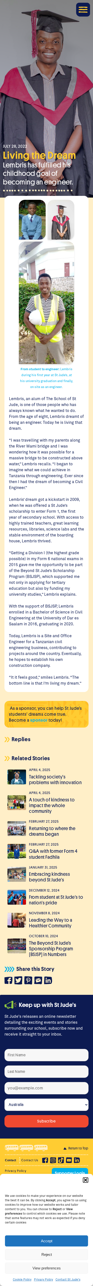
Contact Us (29, 1160)
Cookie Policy (22, 1279)
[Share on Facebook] (9, 981)
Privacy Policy (43, 1279)
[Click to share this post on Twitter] (19, 981)
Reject (46, 1254)
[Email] (39, 981)
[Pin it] (29, 981)
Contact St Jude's (68, 1279)
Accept (46, 1241)
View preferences (46, 1268)
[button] (85, 1180)
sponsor (39, 720)
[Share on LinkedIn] (49, 981)
